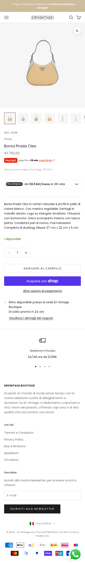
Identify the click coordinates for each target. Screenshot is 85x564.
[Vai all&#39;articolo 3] (36, 118)
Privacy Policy (14, 439)
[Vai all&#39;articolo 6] (76, 118)
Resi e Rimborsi (14, 446)
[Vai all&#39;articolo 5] (62, 118)
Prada (8, 139)
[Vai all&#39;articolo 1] (10, 118)
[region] (42, 348)
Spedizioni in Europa (42, 350)
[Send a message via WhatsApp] (75, 554)
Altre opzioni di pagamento (42, 291)
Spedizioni (11, 453)
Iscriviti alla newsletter (32, 509)
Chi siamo (11, 460)
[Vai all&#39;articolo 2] (23, 118)
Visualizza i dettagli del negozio (31, 318)
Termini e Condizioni (18, 433)
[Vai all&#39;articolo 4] (49, 118)
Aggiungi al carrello (43, 268)
